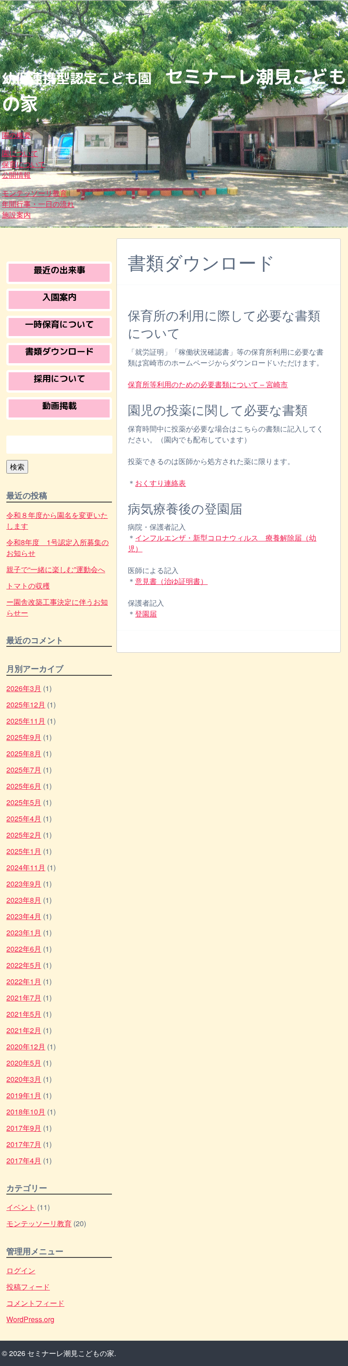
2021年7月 (23, 997)
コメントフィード (35, 1303)
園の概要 (16, 135)
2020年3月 (23, 1079)
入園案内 (59, 297)
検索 (17, 466)
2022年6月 (23, 949)
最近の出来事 (59, 270)
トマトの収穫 (28, 585)
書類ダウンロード (59, 351)
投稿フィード (28, 1286)
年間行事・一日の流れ (38, 204)
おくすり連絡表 (160, 483)
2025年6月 (23, 786)
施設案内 (16, 214)
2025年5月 (23, 802)
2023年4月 (23, 916)
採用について (59, 378)
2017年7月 (23, 1144)
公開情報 (16, 175)
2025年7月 (23, 769)
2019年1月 (23, 1095)
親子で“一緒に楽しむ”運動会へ (55, 569)
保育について (23, 164)
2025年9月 (23, 737)
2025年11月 (25, 721)
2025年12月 (25, 704)
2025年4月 (23, 818)
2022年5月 (23, 965)
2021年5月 (23, 1014)
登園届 (146, 613)
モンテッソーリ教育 (34, 193)
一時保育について (59, 324)
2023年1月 (23, 932)
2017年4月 (23, 1160)
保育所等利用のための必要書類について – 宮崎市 (208, 384)
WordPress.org (30, 1319)
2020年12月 (25, 1046)
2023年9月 (23, 883)
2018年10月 (25, 1111)
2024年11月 (25, 867)
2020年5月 (23, 1063)
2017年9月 (23, 1128)
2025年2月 (23, 835)
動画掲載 (59, 405)
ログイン (20, 1270)
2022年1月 (23, 981)
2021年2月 (23, 1030)
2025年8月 (23, 753)
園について (20, 153)
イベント (20, 1207)
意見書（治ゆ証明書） (171, 581)
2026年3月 (23, 688)
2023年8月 (23, 900)
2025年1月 (23, 851)
